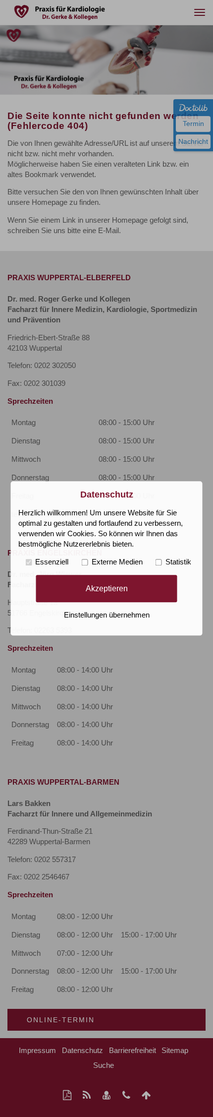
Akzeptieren (107, 588)
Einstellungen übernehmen (107, 616)
